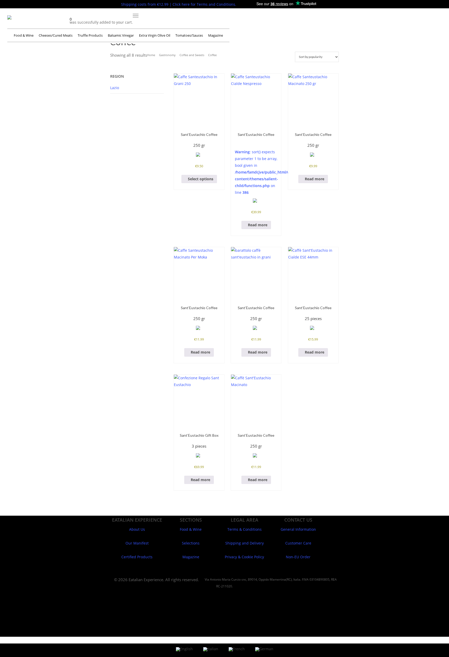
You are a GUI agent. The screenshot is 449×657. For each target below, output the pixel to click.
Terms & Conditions (244, 529)
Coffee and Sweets (192, 55)
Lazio (114, 87)
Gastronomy (167, 55)
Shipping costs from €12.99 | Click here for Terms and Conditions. (178, 4)
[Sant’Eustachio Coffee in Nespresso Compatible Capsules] (256, 99)
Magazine (190, 556)
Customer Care (298, 543)
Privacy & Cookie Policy (244, 556)
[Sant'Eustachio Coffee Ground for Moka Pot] (313, 99)
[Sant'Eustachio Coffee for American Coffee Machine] (256, 400)
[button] (135, 15)
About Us (137, 529)
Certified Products (137, 556)
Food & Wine (191, 529)
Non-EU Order (298, 556)
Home (151, 55)
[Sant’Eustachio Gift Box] (199, 400)
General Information (298, 529)
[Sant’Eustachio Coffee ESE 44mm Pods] (313, 272)
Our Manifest (137, 543)
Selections (191, 543)
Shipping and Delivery (244, 543)
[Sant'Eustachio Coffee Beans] (199, 99)
